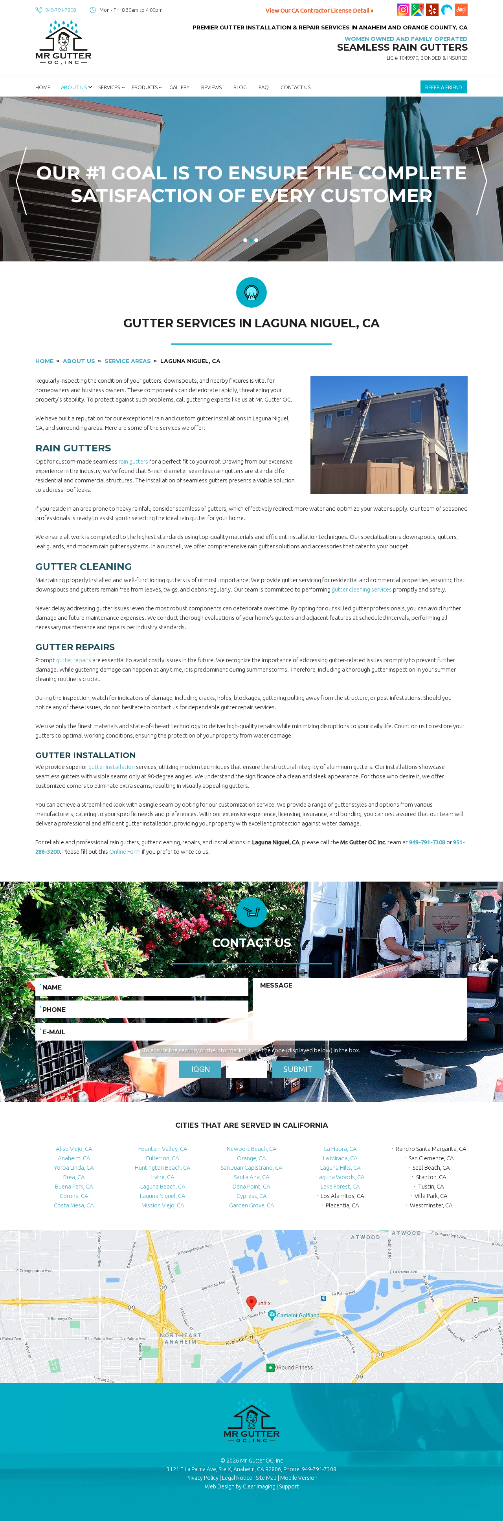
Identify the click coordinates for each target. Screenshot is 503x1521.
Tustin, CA (431, 1186)
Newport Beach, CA (252, 1148)
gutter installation (111, 766)
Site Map (266, 1478)
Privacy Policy (201, 1478)
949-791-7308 (60, 10)
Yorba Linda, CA (74, 1167)
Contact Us (295, 87)
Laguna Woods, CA (340, 1177)
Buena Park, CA (74, 1186)
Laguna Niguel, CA (162, 1195)
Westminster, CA (431, 1205)
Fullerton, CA (162, 1158)
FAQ (264, 87)
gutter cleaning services (362, 589)
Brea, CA (74, 1177)
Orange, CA (251, 1158)
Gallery (179, 87)
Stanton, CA (431, 1177)
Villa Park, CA (431, 1195)
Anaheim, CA (74, 1158)
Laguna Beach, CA (162, 1186)
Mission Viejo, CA (162, 1205)
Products (145, 87)
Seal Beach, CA (431, 1167)
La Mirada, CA (340, 1158)
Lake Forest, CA (340, 1186)
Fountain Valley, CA (162, 1148)
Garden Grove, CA (251, 1205)
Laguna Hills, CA (340, 1167)
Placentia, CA (342, 1205)
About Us (74, 87)
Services (109, 87)
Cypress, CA (252, 1195)
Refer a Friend (443, 87)
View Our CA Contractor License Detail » (319, 10)
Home (42, 87)
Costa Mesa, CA (74, 1205)
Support (289, 1486)
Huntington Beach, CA (163, 1167)
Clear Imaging (259, 1486)
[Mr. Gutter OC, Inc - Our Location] (251, 1308)
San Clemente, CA (431, 1158)
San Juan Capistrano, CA (252, 1167)
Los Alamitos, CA (342, 1195)
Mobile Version (299, 1478)
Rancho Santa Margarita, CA (431, 1148)
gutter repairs (73, 660)
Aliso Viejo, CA (74, 1148)
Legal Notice (237, 1478)
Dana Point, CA (251, 1186)
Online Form (125, 851)
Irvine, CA (162, 1177)
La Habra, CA (340, 1148)
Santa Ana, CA (252, 1177)
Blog (240, 87)
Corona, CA (74, 1195)
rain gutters (133, 461)
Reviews (211, 87)
